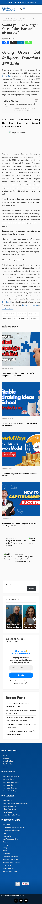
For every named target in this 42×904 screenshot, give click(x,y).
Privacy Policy (7, 865)
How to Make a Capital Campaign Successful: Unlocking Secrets (19, 524)
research (34, 318)
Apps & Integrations (9, 806)
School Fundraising (9, 809)
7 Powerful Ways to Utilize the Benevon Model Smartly (19, 474)
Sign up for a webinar (30, 305)
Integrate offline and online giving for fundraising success (16, 542)
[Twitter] (21, 900)
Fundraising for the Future (11, 815)
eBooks (5, 842)
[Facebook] (5, 42)
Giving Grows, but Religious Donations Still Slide (20, 105)
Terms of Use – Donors (11, 859)
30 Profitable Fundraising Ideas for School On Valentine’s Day (20, 424)
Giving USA (6, 76)
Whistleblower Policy (10, 871)
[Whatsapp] (28, 42)
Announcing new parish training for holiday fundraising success (24, 557)
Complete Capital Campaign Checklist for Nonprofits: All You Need (18, 374)
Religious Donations (21, 318)
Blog (4, 833)
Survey (5, 848)
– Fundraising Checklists (11, 830)
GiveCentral (11, 19)
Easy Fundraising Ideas (10, 839)
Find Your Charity (8, 764)
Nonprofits (7, 318)
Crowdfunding (7, 812)
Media (5, 851)
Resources (6, 824)
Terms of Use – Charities (11, 862)
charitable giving (9, 314)
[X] (13, 42)
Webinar (5, 767)
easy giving (22, 314)
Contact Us (6, 854)
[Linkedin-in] (26, 900)
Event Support (7, 800)
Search (8, 585)
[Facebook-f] (16, 900)
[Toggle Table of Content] (35, 101)
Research (19, 21)
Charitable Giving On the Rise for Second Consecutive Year (21, 123)
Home (5, 755)
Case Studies (7, 836)
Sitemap (5, 845)
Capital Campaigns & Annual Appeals (15, 803)
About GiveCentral (9, 761)
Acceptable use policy (10, 857)
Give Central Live (8, 779)
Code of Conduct (8, 868)
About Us (6, 758)
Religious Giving (11, 21)
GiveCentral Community (11, 782)
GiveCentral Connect (10, 788)
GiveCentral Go (8, 785)
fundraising (33, 314)
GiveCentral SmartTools (11, 776)
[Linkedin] (20, 42)
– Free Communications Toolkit (13, 827)
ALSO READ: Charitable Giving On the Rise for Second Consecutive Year (25, 109)
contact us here (7, 308)
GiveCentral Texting (9, 791)
